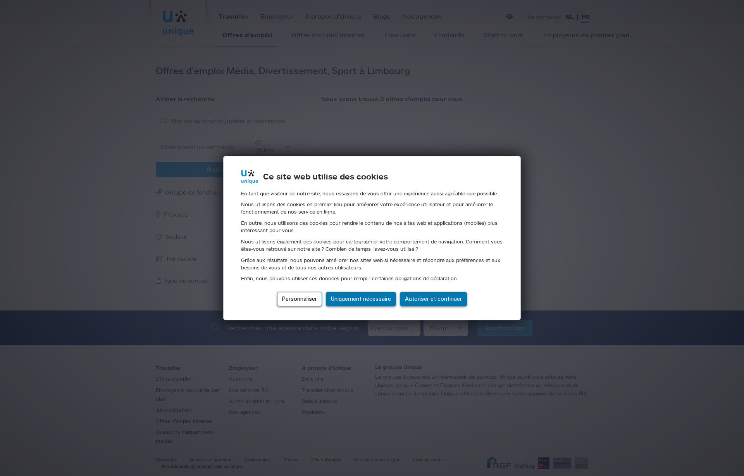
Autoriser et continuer (433, 298)
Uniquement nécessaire (361, 298)
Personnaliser (299, 298)
